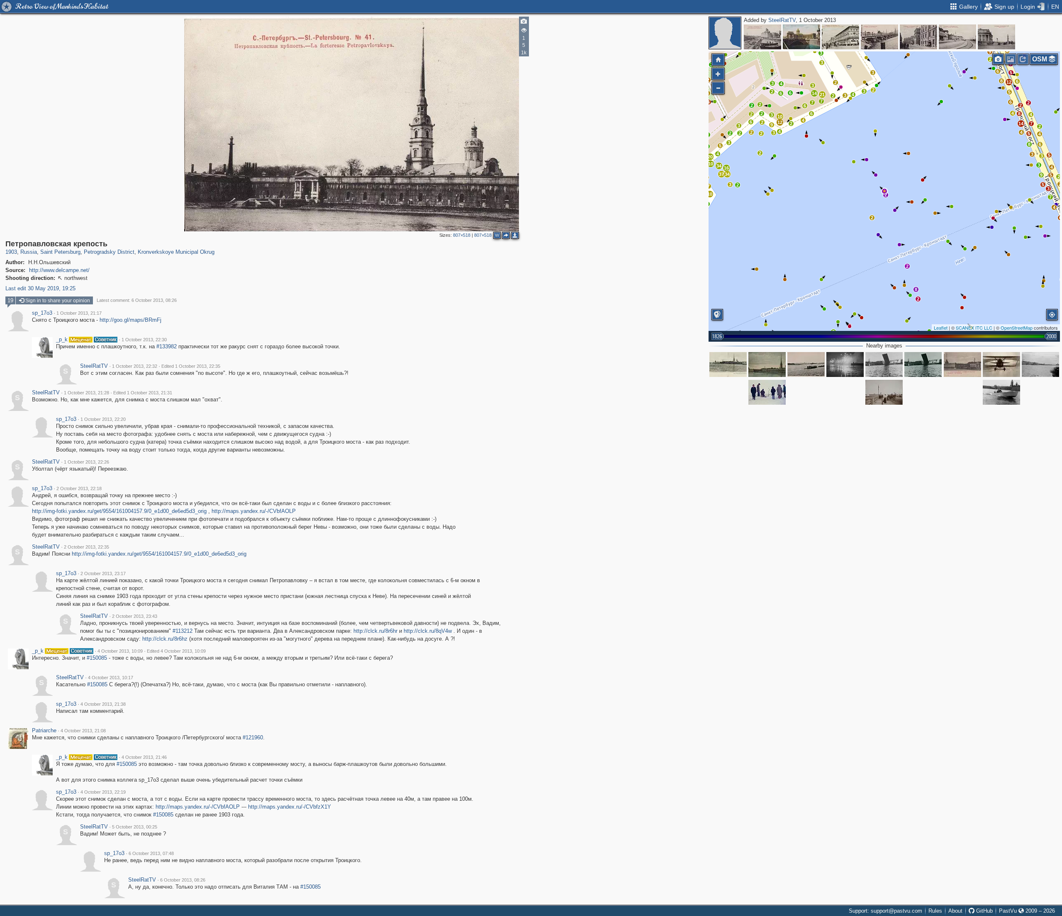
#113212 (182, 631)
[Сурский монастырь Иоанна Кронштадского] (762, 36)
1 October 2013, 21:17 (79, 313)
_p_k (62, 340)
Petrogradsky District (109, 252)
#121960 (253, 737)
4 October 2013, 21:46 (144, 757)
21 (822, 94)
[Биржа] (996, 36)
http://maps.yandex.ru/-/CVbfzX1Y (289, 807)
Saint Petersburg (60, 252)
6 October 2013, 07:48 (151, 853)
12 (1008, 82)
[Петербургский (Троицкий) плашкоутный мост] (884, 392)
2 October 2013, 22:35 (86, 546)
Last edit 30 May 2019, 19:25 (40, 288)
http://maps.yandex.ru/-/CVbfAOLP (254, 511)
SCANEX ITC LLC (974, 327)
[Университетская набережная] (957, 36)
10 (779, 116)
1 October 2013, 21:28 (86, 392)
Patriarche (44, 731)
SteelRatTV (782, 20)
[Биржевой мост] (879, 36)
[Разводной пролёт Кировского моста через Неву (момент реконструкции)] (923, 364)
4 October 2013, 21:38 (103, 704)
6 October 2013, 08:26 (182, 879)
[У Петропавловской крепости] (1001, 392)
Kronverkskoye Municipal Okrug (176, 252)
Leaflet (941, 327)
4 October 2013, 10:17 (110, 677)
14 (1020, 123)
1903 (11, 252)
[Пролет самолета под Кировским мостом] (1001, 364)
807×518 (461, 235)
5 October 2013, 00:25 (134, 826)
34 (718, 165)
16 (726, 167)
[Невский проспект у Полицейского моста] (840, 36)
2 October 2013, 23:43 (134, 616)
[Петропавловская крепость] (884, 191)
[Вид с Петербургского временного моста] (728, 364)
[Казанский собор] (801, 36)
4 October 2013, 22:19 (103, 792)
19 (10, 300)
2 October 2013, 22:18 (79, 488)
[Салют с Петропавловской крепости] (845, 364)
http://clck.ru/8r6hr (375, 631)
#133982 (166, 346)
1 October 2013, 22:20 (103, 419)
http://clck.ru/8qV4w (428, 631)
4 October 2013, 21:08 (83, 730)
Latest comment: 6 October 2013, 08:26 (137, 300)
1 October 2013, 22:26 (86, 461)
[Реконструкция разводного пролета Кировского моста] (884, 364)
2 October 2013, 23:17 (103, 573)
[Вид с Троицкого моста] (806, 364)
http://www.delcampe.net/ (59, 270)
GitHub (983, 911)
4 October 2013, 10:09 (120, 651)
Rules (935, 911)
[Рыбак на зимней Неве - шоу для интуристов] (767, 392)
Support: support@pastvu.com (885, 911)
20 (710, 156)
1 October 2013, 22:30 (144, 339)
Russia (28, 252)
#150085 (97, 658)
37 (721, 174)
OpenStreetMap (1017, 327)
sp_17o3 (42, 313)
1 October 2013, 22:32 (134, 366)
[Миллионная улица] (918, 36)
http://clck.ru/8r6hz (165, 639)
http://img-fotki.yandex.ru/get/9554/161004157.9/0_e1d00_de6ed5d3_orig (119, 511)
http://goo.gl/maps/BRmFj (130, 320)
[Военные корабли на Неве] (1040, 364)
